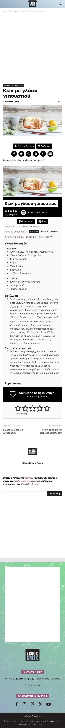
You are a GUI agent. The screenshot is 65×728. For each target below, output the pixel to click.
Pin (44, 221)
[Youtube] (49, 705)
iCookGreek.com (29, 484)
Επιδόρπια (35, 226)
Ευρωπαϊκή (20, 231)
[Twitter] (40, 705)
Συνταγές (16, 11)
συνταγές (29, 477)
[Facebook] (16, 705)
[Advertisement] (32, 533)
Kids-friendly (8, 85)
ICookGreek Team (11, 101)
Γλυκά (25, 226)
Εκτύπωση (45, 146)
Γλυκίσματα (19, 85)
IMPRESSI (42, 724)
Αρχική (6, 11)
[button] (5, 4)
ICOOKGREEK (20, 721)
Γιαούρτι (44, 231)
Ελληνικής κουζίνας (26, 480)
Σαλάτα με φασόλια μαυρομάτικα (13, 431)
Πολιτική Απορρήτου (32, 716)
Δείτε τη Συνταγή (25, 146)
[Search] (61, 4)
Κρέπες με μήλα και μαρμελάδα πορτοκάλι (51, 431)
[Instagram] (24, 705)
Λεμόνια (54, 231)
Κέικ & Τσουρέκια (26, 236)
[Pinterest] (32, 705)
